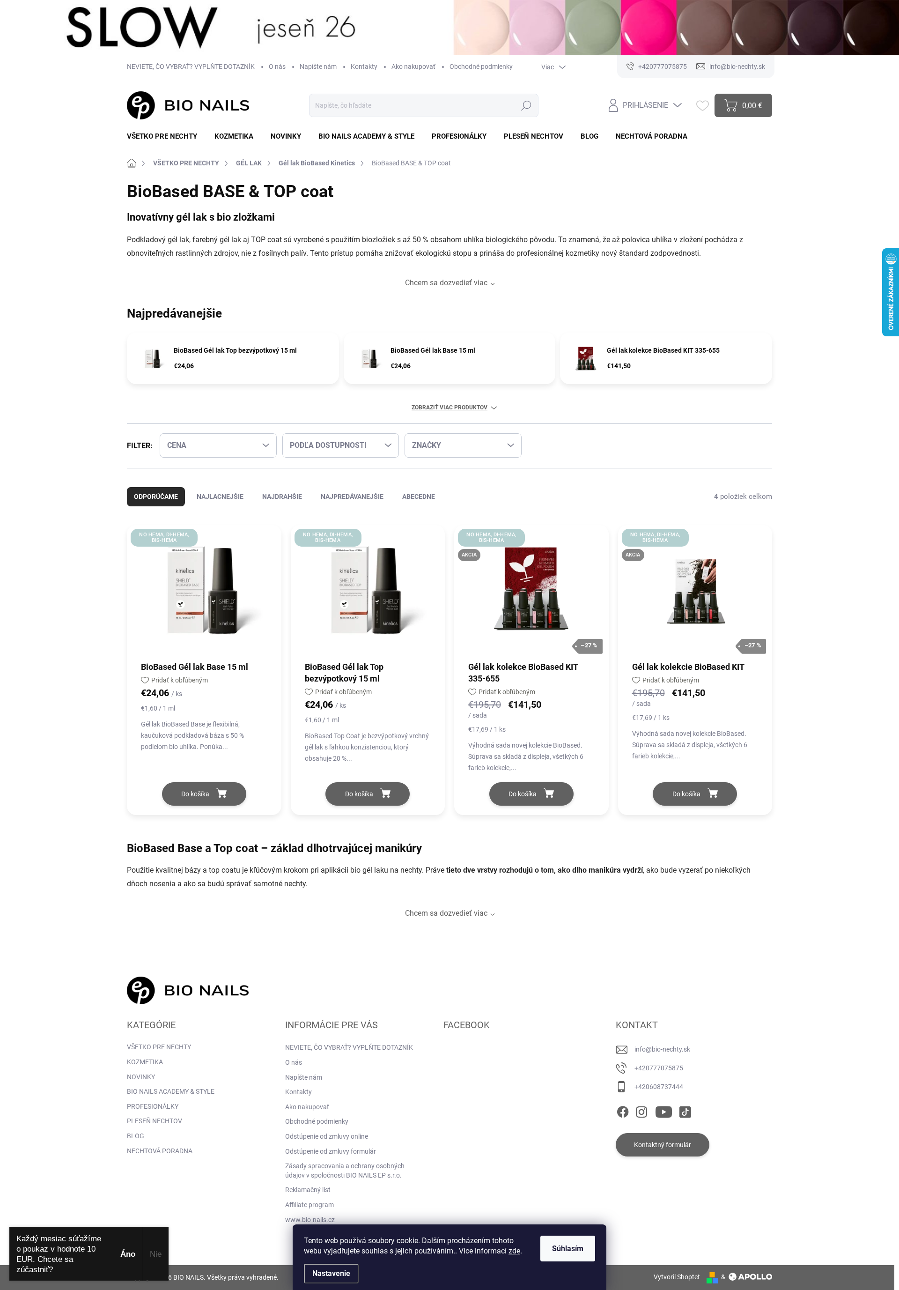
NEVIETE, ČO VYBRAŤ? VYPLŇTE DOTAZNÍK (191, 66)
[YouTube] (663, 1110)
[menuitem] (165, 136)
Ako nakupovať (413, 66)
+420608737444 (658, 1086)
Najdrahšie (282, 496)
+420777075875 (658, 1068)
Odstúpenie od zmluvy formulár (330, 1151)
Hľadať (526, 105)
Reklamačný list (308, 1190)
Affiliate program (309, 1204)
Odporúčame (156, 496)
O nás (277, 66)
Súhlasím (567, 1248)
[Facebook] (623, 1110)
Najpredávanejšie (352, 496)
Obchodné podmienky (481, 66)
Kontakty (364, 66)
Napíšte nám (318, 66)
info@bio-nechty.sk (662, 1049)
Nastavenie (331, 1273)
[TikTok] (685, 1110)
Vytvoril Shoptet (677, 1277)
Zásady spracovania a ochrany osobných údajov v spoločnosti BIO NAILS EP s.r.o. (345, 1170)
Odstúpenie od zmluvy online (326, 1136)
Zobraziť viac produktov (449, 407)
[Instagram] (641, 1110)
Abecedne (418, 496)
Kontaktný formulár (662, 1145)
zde (514, 1250)
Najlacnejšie (220, 496)
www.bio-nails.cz (310, 1219)
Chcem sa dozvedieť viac (446, 282)
